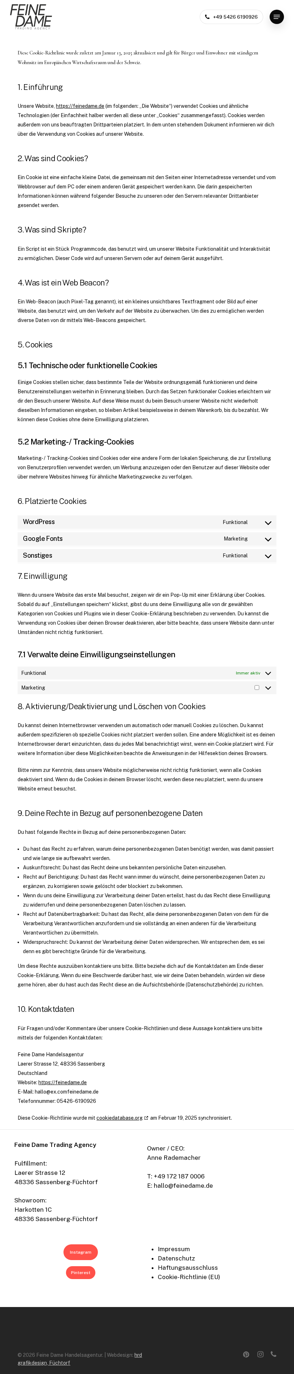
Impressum (174, 1249)
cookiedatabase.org (119, 1118)
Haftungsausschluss (188, 1267)
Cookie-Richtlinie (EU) (189, 1277)
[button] (277, 16)
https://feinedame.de (80, 106)
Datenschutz (176, 1258)
